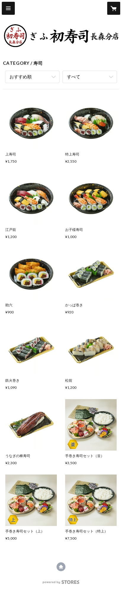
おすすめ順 (20, 76)
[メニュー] (8, 8)
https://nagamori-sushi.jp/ (61, 566)
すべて (73, 76)
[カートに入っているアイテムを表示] (113, 8)
